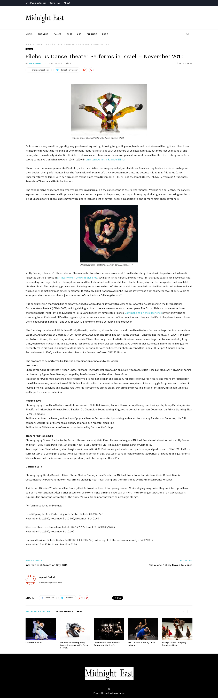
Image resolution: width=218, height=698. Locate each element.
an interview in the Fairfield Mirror (105, 159)
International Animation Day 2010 (47, 565)
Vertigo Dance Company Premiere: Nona (174, 643)
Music (29, 34)
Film (69, 34)
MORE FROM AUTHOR (69, 611)
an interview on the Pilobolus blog (77, 277)
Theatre (43, 34)
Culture (92, 34)
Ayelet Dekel (35, 63)
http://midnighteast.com (50, 583)
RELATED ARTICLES (38, 611)
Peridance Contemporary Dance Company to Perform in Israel (74, 645)
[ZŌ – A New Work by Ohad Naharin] (143, 629)
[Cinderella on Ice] (41, 629)
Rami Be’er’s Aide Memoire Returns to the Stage (107, 643)
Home (29, 44)
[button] (187, 34)
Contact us (54, 3)
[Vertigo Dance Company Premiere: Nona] (177, 629)
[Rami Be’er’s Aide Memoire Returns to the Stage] (109, 629)
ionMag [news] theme (115, 693)
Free (105, 34)
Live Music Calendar (36, 3)
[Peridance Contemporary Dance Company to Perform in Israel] (75, 629)
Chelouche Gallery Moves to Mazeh (170, 565)
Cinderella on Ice (34, 642)
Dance (57, 34)
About (67, 3)
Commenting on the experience (143, 312)
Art (79, 34)
